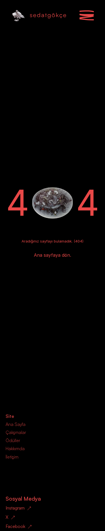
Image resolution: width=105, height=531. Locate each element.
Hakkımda (15, 448)
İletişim (12, 457)
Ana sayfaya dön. (52, 255)
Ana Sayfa (15, 424)
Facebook (15, 526)
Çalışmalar (16, 432)
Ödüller (13, 440)
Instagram (15, 508)
